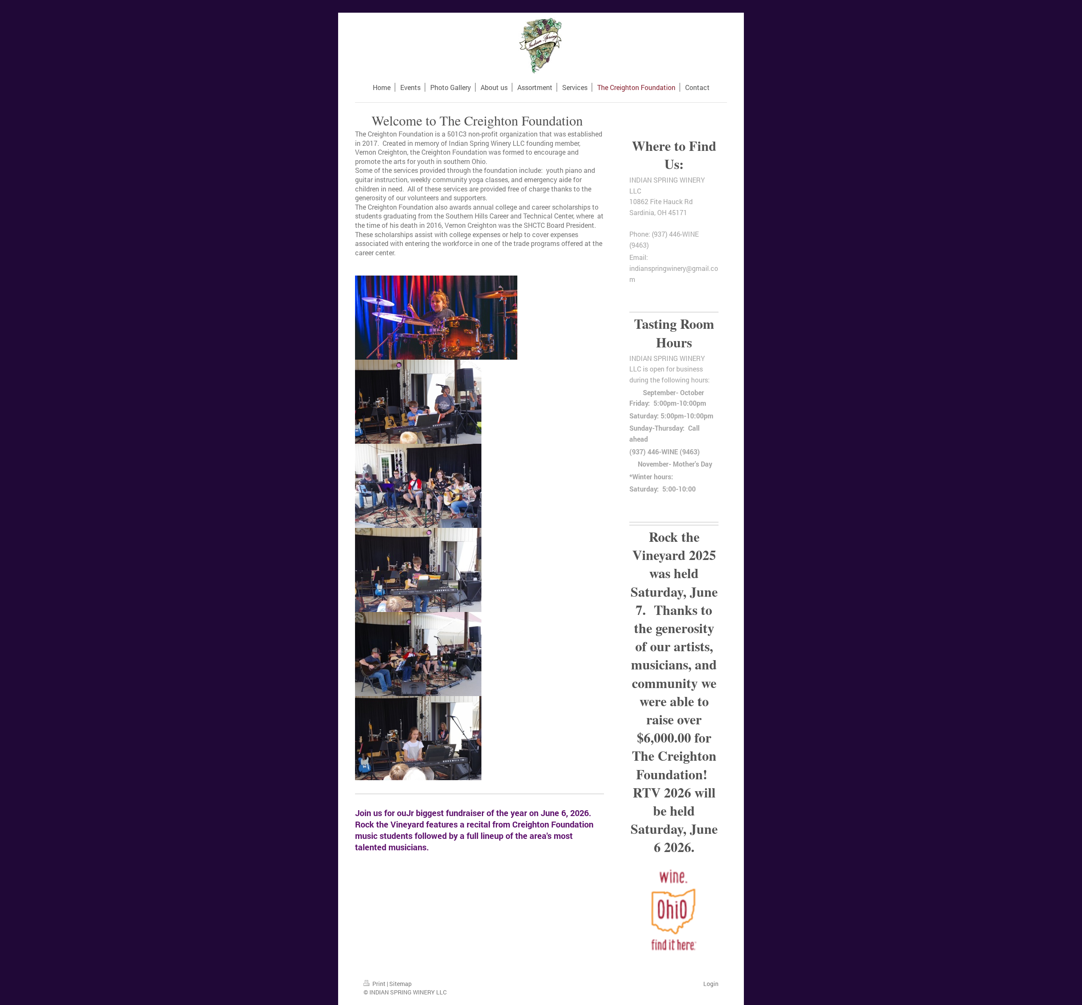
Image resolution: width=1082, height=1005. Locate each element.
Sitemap (400, 984)
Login (711, 984)
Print (379, 984)
